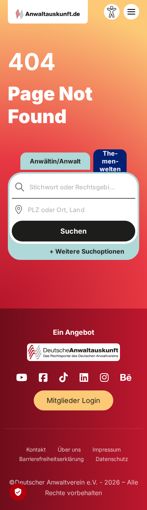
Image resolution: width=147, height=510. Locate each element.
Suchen (73, 231)
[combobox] (73, 187)
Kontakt (36, 449)
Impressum (107, 449)
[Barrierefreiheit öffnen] (112, 12)
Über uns (69, 449)
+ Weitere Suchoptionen (86, 251)
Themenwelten (110, 161)
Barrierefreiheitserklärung (51, 459)
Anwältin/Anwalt (55, 161)
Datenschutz (112, 459)
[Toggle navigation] (131, 12)
